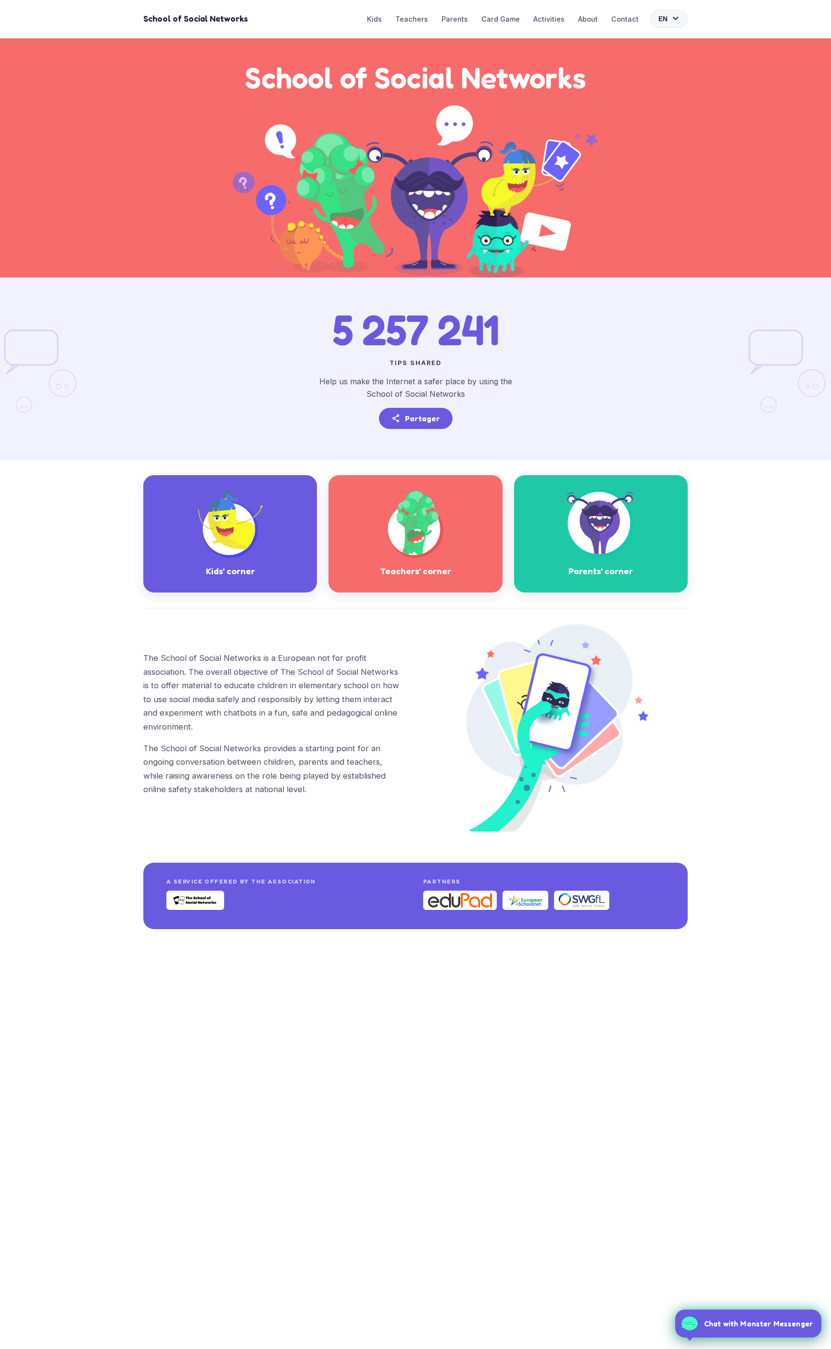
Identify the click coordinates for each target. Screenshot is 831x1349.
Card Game (500, 19)
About (588, 19)
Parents (454, 19)
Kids (374, 19)
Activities (549, 19)
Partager (415, 418)
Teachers (411, 19)
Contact (625, 19)
